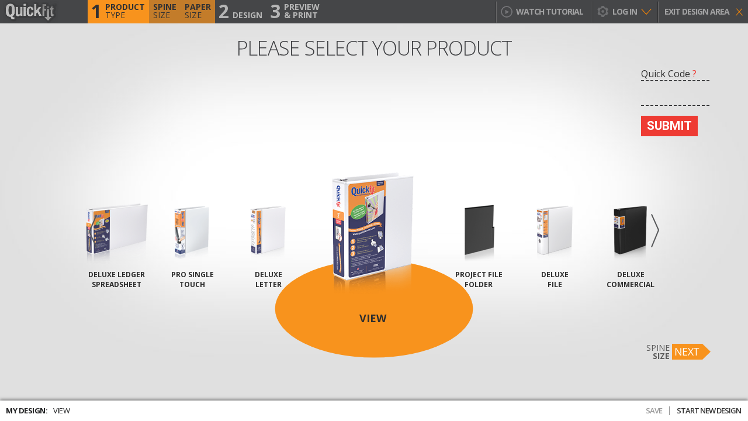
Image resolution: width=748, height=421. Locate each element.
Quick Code (669, 73)
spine (658, 352)
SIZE (164, 10)
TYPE (118, 11)
